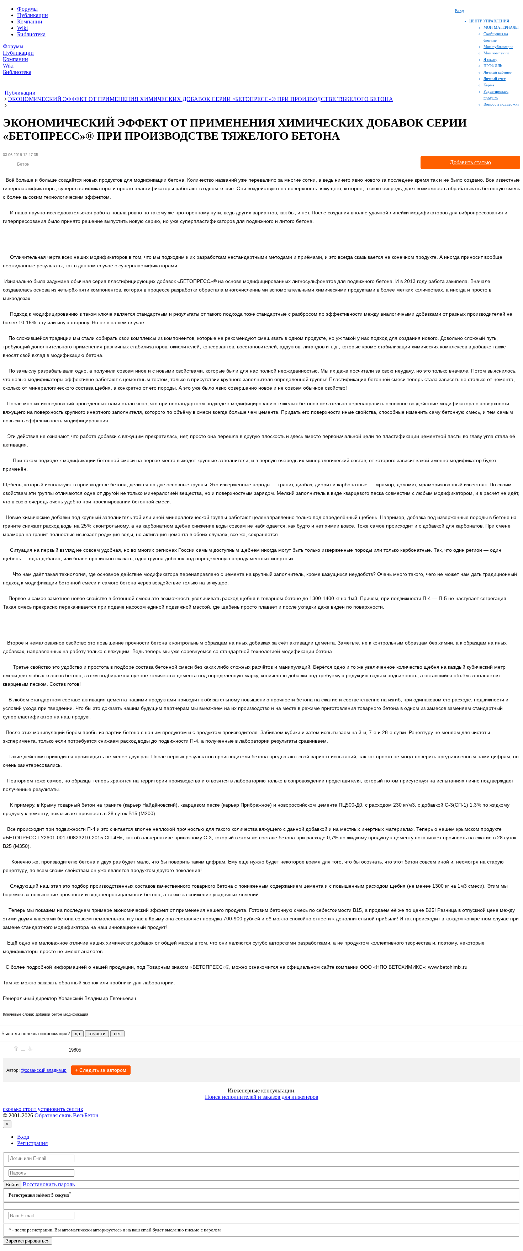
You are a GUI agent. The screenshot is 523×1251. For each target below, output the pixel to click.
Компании (29, 21)
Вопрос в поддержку (501, 104)
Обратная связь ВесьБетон (67, 1115)
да (77, 1033)
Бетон (23, 164)
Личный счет (495, 78)
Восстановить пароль (49, 1184)
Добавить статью (470, 162)
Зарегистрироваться (27, 1241)
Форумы (27, 9)
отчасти (97, 1033)
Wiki (22, 28)
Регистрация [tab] (32, 1143)
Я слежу (490, 59)
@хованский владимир (44, 1070)
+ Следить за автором (100, 1070)
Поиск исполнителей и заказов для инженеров (261, 1097)
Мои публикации (498, 46)
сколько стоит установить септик (43, 1109)
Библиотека (31, 34)
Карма (489, 85)
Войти (12, 1184)
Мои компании (496, 53)
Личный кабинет (498, 72)
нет (117, 1033)
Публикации (32, 15)
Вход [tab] (23, 1137)
